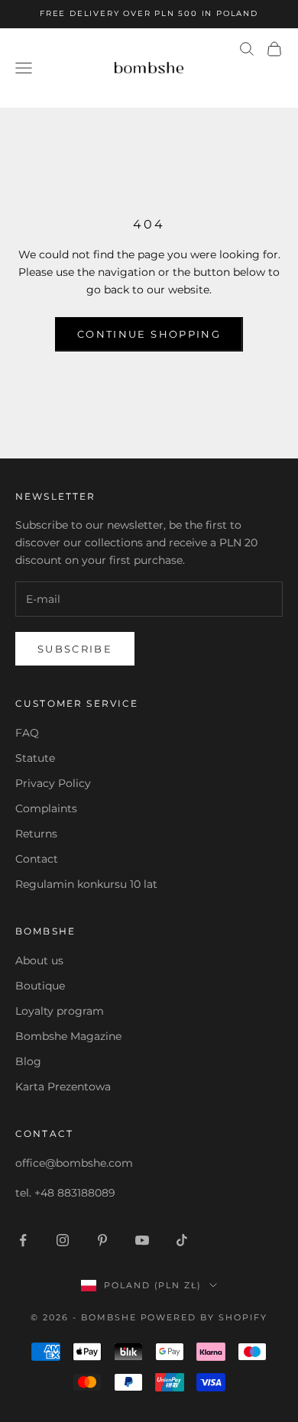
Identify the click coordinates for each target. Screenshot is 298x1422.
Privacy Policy (53, 783)
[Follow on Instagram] (62, 1240)
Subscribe (74, 649)
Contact (36, 859)
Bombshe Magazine (68, 1036)
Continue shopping (149, 334)
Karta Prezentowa (63, 1086)
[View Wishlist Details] (267, 80)
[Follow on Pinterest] (102, 1240)
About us (39, 960)
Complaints (46, 808)
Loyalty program (59, 1011)
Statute (35, 758)
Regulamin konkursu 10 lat (86, 884)
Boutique (40, 986)
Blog (28, 1061)
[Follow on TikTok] (181, 1240)
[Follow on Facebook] (23, 1240)
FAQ (27, 733)
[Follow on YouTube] (142, 1240)
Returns (36, 834)
